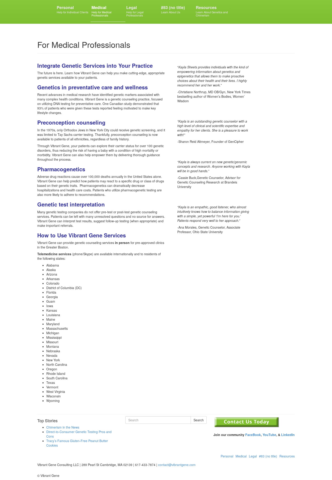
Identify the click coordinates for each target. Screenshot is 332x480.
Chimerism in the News (62, 427)
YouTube (269, 434)
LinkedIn (288, 434)
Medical (101, 11)
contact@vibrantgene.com (177, 464)
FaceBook (253, 434)
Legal (135, 11)
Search (199, 420)
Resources (212, 11)
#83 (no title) (173, 9)
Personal (72, 9)
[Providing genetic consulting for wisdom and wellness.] (44, 10)
